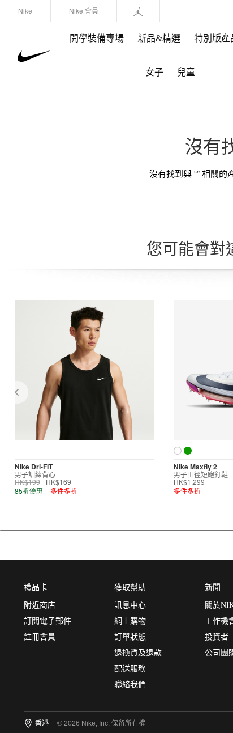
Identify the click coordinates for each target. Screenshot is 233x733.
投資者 (216, 637)
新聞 (213, 587)
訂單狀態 (130, 637)
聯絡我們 (130, 684)
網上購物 (130, 621)
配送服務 (130, 668)
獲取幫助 (130, 587)
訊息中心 (130, 605)
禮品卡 (36, 587)
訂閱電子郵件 (47, 621)
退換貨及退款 (138, 653)
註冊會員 (39, 637)
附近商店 (39, 605)
